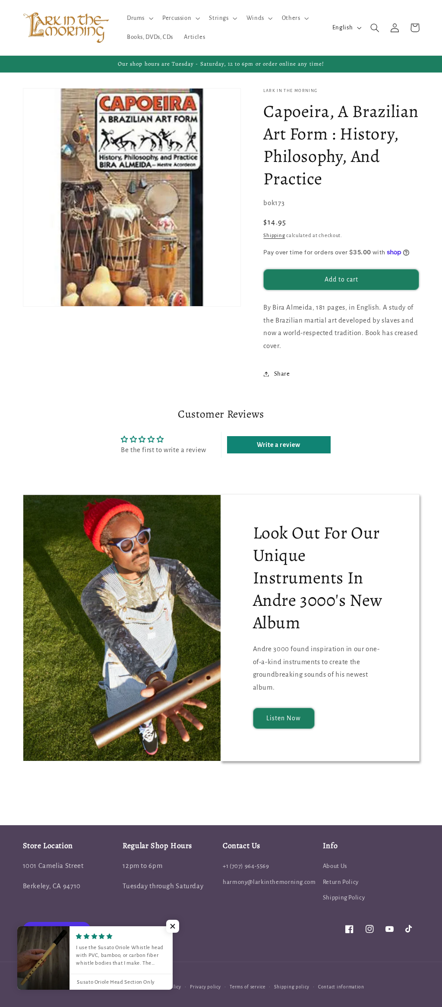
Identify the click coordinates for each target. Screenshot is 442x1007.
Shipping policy (291, 987)
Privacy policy (205, 987)
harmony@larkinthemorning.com (269, 882)
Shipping (274, 235)
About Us (335, 866)
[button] (139, 18)
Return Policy (341, 882)
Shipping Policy (344, 897)
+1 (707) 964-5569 (246, 866)
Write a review (278, 444)
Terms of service (247, 987)
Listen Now (283, 718)
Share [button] (282, 373)
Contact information (341, 987)
